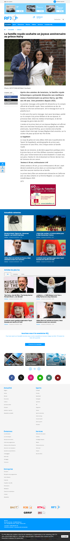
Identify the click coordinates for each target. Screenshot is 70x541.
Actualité (8, 24)
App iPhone (49, 378)
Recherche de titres (8, 439)
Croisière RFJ (48, 24)
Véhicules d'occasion (40, 433)
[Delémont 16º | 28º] (34, 15)
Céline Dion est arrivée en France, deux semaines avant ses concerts (17, 259)
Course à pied (39, 418)
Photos (28, 24)
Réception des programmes (10, 474)
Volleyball (38, 398)
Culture (19, 29)
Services (40, 24)
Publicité (6, 480)
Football (38, 390)
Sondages (6, 459)
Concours (6, 462)
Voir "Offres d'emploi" (14, 359)
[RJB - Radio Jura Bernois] (27, 507)
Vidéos (34, 24)
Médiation (6, 488)
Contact (6, 494)
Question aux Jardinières (9, 450)
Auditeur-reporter (60, 1)
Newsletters (40, 378)
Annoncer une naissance (9, 448)
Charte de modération (9, 491)
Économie (6, 398)
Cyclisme (38, 401)
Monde (5, 396)
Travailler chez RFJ (8, 482)
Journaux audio (7, 404)
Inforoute (38, 448)
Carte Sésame (7, 477)
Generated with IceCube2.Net (20, 527)
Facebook (12, 378)
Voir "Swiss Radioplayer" (56, 359)
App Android (58, 378)
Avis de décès (39, 453)
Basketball (38, 396)
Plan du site (22, 523)
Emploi (37, 450)
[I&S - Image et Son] (41, 512)
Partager (9, 96)
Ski (36, 404)
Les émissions (7, 433)
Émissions (21, 24)
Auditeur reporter (8, 410)
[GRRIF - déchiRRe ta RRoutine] (27, 512)
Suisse (5, 393)
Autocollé (6, 456)
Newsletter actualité (8, 413)
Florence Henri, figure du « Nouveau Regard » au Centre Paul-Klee (16, 234)
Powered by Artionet (8, 527)
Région (5, 390)
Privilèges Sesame (40, 439)
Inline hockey (39, 416)
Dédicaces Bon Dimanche (10, 445)
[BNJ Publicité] (14, 507)
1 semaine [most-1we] (15, 274)
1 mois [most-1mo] (22, 274)
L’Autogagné (7, 453)
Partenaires (6, 485)
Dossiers (6, 407)
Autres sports (39, 421)
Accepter (64, 536)
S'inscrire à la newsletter (35, 344)
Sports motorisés (40, 413)
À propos (6, 471)
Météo (37, 442)
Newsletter (6, 497)
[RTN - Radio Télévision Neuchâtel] (41, 507)
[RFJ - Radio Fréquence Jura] (55, 507)
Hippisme (38, 407)
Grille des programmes (9, 442)
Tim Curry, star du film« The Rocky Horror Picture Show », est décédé (18, 296)
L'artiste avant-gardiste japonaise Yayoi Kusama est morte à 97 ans (50, 259)
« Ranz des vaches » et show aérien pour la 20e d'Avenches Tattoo (50, 234)
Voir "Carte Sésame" (35, 359)
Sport (14, 24)
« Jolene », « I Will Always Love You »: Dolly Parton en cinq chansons (49, 296)
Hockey (37, 393)
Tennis (37, 410)
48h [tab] (8, 274)
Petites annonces (40, 445)
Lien (8, 103)
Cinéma (38, 436)
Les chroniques (7, 436)
